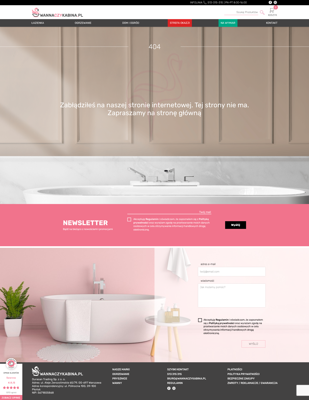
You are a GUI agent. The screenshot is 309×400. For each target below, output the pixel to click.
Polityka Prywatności (243, 374)
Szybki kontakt (178, 369)
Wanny (117, 383)
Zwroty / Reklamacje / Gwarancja (252, 383)
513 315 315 (174, 374)
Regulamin (152, 219)
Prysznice (119, 378)
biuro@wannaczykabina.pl (186, 378)
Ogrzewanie (120, 374)
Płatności (234, 369)
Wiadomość (207, 280)
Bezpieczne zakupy (241, 378)
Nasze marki (121, 369)
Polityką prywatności (222, 323)
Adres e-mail (208, 264)
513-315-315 (215, 2)
